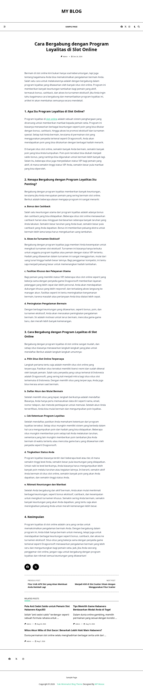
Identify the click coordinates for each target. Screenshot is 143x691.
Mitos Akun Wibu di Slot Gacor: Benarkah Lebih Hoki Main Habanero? (63, 630)
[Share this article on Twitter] (36, 567)
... (58, 618)
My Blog (71, 11)
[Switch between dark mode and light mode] (135, 26)
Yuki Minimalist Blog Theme (69, 684)
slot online (51, 118)
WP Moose (99, 684)
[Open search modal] (139, 26)
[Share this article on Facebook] (27, 567)
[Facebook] (122, 27)
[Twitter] (126, 27)
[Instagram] (129, 27)
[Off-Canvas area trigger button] (4, 26)
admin (65, 57)
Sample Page (71, 26)
